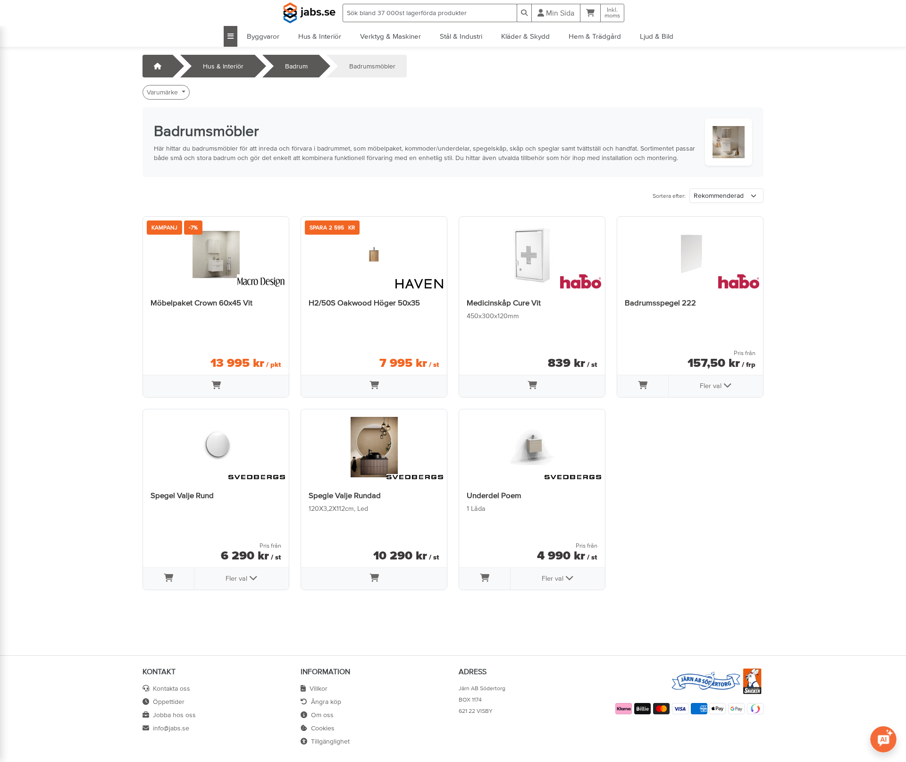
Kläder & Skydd (525, 36)
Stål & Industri (461, 36)
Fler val (711, 385)
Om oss (322, 715)
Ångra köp (326, 701)
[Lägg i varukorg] (216, 386)
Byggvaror (263, 36)
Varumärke (163, 92)
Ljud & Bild (656, 36)
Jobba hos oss (174, 715)
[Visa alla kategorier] (230, 36)
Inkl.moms (612, 12)
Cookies (323, 728)
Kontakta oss (171, 688)
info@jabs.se (171, 728)
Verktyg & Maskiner (390, 36)
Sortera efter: (669, 196)
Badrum (296, 66)
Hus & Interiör (319, 36)
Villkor (318, 688)
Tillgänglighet (330, 741)
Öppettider (169, 701)
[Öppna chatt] (883, 739)
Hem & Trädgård (595, 36)
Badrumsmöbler (372, 66)
